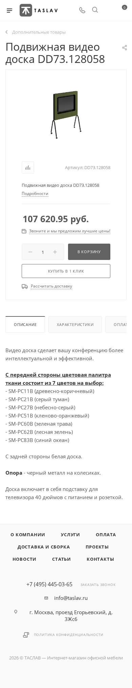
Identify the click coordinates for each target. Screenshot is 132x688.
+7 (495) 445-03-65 (49, 584)
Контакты (100, 559)
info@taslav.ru (71, 597)
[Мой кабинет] (108, 10)
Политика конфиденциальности (69, 634)
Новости (25, 559)
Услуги (70, 534)
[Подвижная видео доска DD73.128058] (66, 113)
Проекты (97, 547)
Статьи (61, 559)
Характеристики (75, 324)
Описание (25, 324)
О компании (27, 534)
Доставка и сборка (44, 547)
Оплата (106, 534)
